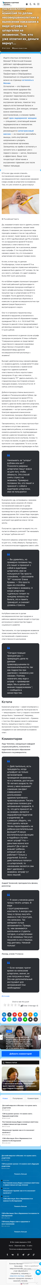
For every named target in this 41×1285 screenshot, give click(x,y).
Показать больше (20, 1174)
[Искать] (34, 4)
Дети (9, 1031)
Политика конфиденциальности (20, 1249)
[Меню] (38, 4)
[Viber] (20, 1019)
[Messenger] (4, 1019)
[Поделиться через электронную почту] (30, 1019)
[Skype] (35, 1014)
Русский (25, 1283)
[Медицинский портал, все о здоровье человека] (10, 4)
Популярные (18, 1098)
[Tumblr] (9, 1014)
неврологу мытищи (17, 1276)
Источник (6, 996)
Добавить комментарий (21, 1054)
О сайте (29, 1245)
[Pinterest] (14, 1014)
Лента (11, 1245)
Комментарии (33, 1098)
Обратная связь (19, 1245)
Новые (5, 1098)
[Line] (25, 1019)
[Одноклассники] (30, 1014)
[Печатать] (35, 1019)
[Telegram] (14, 1019)
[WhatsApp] (9, 1019)
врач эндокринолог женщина (23, 118)
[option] (20, 1037)
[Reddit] (20, 1014)
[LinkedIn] (4, 1014)
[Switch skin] (31, 4)
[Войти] (27, 4)
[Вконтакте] (25, 1014)
